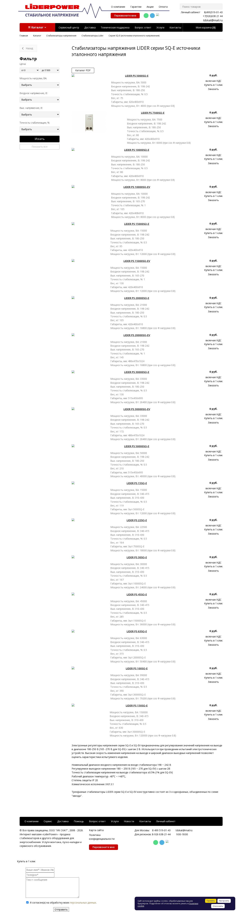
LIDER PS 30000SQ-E (136, 372)
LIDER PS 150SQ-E (137, 705)
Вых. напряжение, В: (31, 108)
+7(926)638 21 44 (213, 16)
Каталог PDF (83, 70)
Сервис (48, 821)
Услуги (160, 27)
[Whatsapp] (146, 15)
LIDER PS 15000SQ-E (136, 223)
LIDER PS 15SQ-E (137, 483)
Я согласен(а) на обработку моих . (63, 902)
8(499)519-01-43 (213, 12)
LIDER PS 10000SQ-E (136, 149)
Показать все (40, 146)
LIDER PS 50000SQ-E (136, 446)
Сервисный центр (69, 27)
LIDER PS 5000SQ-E (137, 75)
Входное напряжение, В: (34, 93)
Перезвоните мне (125, 15)
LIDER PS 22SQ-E (137, 520)
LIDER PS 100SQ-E (137, 668)
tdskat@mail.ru (213, 20)
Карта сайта (96, 830)
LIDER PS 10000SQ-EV (137, 187)
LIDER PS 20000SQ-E (136, 298)
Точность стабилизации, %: (35, 122)
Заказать (213, 89)
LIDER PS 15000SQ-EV (137, 261)
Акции (150, 6)
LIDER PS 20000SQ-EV (137, 335)
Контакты (175, 27)
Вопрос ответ (143, 27)
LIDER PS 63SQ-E (137, 631)
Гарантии (135, 6)
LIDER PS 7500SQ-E (152, 112)
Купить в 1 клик (213, 84)
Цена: (23, 64)
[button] (37, 27)
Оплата (163, 6)
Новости (129, 821)
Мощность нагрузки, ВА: (33, 78)
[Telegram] (152, 15)
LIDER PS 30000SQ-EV (137, 409)
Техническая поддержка (115, 27)
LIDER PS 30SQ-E (137, 557)
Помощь (79, 821)
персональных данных (83, 902)
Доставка (90, 27)
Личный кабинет (190, 12)
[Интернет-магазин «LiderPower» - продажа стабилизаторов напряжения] (52, 10)
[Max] (158, 15)
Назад (29, 48)
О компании (118, 6)
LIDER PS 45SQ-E (137, 594)
